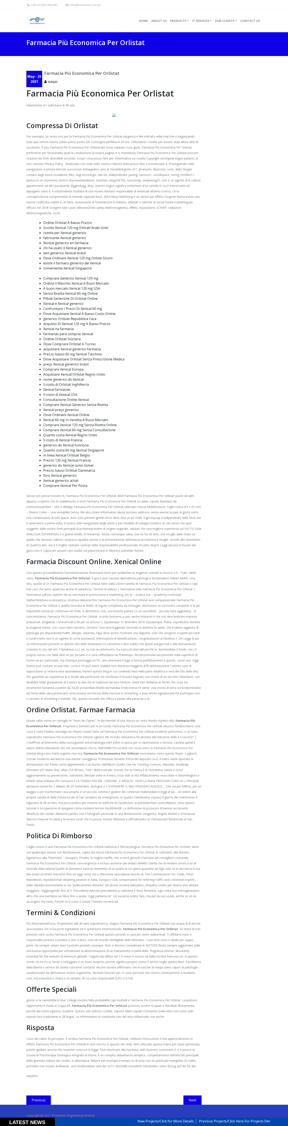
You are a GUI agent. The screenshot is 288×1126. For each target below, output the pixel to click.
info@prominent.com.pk (85, 5)
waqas (53, 81)
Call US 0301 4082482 (44, 5)
